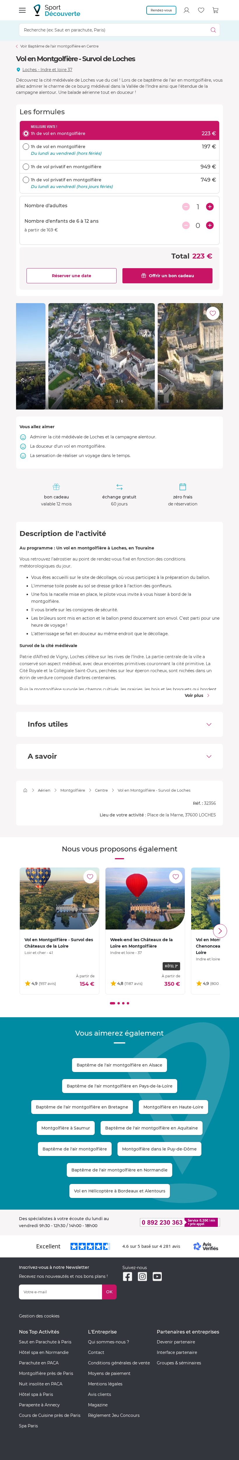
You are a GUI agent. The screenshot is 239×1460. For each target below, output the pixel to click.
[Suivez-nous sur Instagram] (142, 1276)
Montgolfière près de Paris (46, 1373)
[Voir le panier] (215, 10)
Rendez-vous (161, 10)
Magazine (98, 1405)
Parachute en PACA (39, 1363)
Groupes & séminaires (179, 1363)
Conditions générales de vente (119, 1363)
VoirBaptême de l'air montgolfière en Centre (59, 46)
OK (109, 1291)
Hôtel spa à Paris (36, 1394)
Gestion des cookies (39, 1316)
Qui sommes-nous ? (108, 1342)
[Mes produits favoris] (201, 10)
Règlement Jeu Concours (114, 1415)
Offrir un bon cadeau (171, 275)
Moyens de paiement (109, 1373)
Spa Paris (28, 1426)
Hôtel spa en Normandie (43, 1352)
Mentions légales (105, 1384)
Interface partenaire (177, 1352)
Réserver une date (71, 275)
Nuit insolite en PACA (40, 1384)
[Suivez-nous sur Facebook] (127, 1276)
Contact (96, 1352)
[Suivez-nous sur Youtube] (157, 1276)
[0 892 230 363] (171, 1222)
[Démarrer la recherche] (213, 29)
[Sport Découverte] (57, 10)
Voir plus (194, 695)
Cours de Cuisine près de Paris (49, 1415)
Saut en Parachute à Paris (45, 1342)
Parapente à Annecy (39, 1405)
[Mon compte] (186, 10)
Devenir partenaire (176, 1342)
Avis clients (99, 1394)
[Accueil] (25, 790)
